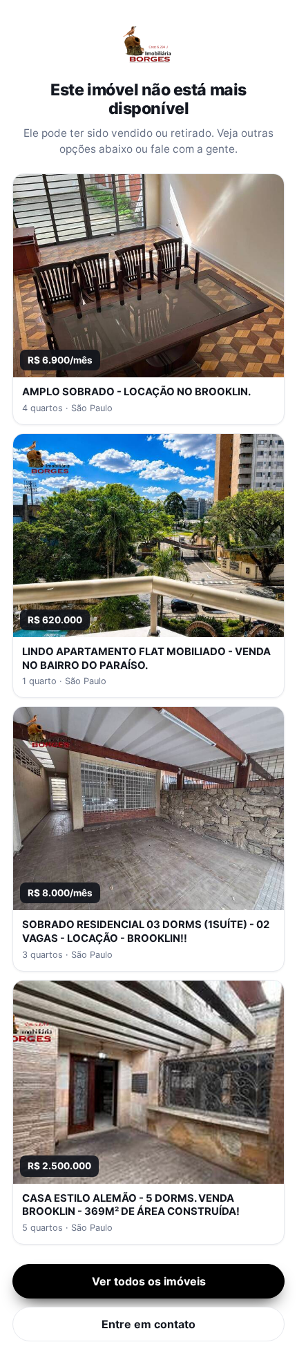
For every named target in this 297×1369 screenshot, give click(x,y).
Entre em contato (148, 1324)
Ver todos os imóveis (149, 1281)
